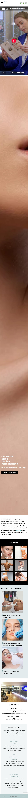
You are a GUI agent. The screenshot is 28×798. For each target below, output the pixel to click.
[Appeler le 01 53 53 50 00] (23, 3)
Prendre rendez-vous (10, 472)
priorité (18, 530)
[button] (2, 3)
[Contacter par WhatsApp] (26, 3)
